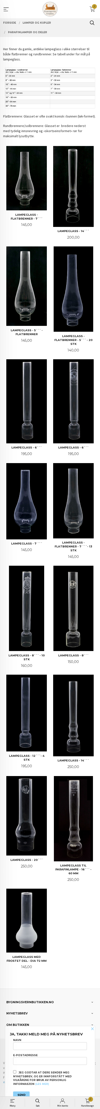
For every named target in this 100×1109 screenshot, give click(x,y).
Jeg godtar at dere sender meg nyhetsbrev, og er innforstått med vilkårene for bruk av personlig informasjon (42, 1078)
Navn (17, 1040)
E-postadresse (25, 1055)
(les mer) (42, 1084)
